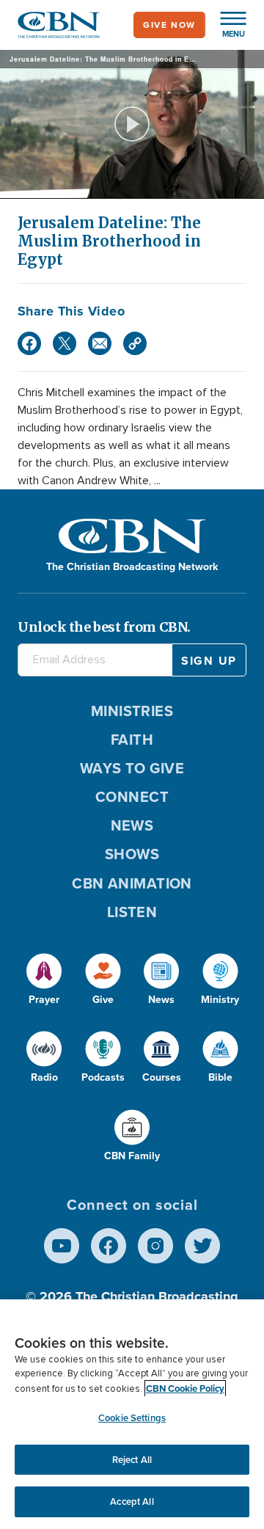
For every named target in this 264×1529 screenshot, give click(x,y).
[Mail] (99, 343)
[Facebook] (29, 343)
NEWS (132, 825)
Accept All (131, 1501)
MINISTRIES (132, 711)
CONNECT (132, 797)
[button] (225, 25)
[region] (132, 1414)
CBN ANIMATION (132, 883)
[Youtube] (61, 1245)
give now (169, 25)
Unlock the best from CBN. (104, 626)
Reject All (132, 1460)
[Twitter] (64, 343)
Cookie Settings (132, 1418)
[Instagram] (155, 1245)
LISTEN (132, 912)
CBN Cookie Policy (185, 1388)
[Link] (135, 343)
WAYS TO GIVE (132, 768)
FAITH (132, 740)
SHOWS (132, 854)
